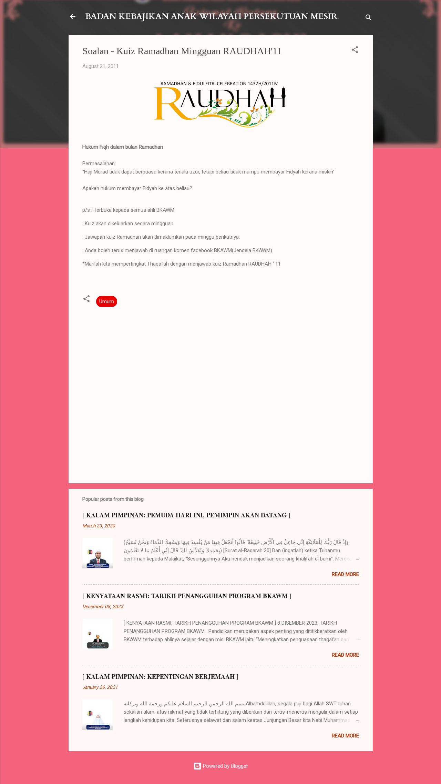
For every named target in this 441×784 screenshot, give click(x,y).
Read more (345, 574)
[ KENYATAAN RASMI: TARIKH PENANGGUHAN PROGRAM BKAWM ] (186, 595)
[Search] (369, 18)
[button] (355, 51)
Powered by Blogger (225, 766)
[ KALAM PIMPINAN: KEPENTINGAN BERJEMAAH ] (160, 676)
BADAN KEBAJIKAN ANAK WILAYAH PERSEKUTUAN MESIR (211, 16)
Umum (106, 301)
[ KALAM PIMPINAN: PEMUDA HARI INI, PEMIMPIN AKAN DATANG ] (186, 514)
